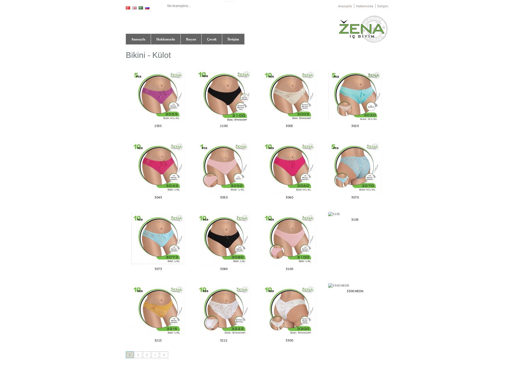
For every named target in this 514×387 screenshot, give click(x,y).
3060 (289, 197)
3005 (289, 126)
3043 (158, 197)
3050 (224, 197)
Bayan (191, 39)
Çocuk (212, 39)
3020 (355, 126)
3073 (158, 269)
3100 (289, 269)
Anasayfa (345, 6)
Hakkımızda (364, 6)
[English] (134, 7)
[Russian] (147, 7)
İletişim (382, 6)
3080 (224, 269)
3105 (355, 219)
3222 (224, 340)
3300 (289, 340)
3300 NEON (355, 291)
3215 (158, 340)
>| (164, 355)
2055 (158, 126)
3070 (355, 197)
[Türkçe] (128, 7)
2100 (224, 126)
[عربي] (141, 7)
